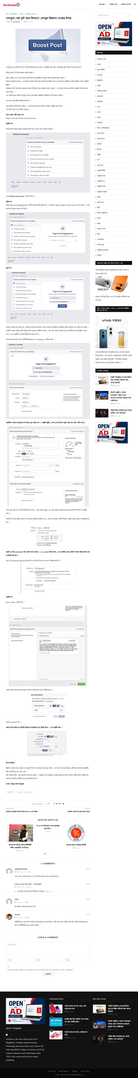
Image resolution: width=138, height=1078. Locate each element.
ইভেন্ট (98, 86)
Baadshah (16, 22)
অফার (99, 64)
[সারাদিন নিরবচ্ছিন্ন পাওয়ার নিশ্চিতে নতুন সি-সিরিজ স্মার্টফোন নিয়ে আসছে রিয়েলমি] (101, 380)
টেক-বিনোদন (101, 139)
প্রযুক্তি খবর (101, 176)
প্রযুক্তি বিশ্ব (101, 186)
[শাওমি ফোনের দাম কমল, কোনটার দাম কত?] (55, 1035)
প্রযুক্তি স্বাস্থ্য (102, 192)
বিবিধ (98, 207)
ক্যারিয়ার (99, 101)
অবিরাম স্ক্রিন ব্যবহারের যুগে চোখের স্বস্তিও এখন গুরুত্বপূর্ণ (121, 411)
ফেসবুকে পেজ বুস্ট (28, 792)
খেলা (98, 107)
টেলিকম (99, 144)
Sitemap (74, 1071)
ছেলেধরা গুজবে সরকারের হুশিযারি (76, 845)
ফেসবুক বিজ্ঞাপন (10, 792)
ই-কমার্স (99, 75)
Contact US (51, 1071)
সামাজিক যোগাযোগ (31, 14)
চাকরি (98, 117)
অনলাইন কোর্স (101, 59)
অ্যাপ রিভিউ (101, 70)
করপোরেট (100, 96)
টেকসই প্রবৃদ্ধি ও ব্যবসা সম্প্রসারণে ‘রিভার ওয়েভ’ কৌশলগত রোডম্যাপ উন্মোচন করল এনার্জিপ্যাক (121, 396)
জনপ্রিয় (99, 123)
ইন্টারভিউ (99, 80)
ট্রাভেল (99, 149)
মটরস (98, 223)
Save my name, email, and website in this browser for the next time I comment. (40, 970)
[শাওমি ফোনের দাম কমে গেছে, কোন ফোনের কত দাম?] (55, 1009)
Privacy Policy (85, 1071)
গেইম (98, 112)
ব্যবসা (99, 218)
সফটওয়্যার (100, 244)
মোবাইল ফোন (113, 4)
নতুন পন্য (100, 165)
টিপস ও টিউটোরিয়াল (11, 14)
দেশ (98, 160)
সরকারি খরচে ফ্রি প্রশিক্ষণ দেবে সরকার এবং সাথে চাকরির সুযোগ (76, 1020)
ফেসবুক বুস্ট (19, 792)
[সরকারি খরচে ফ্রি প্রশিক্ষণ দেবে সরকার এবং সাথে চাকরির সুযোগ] (55, 1022)
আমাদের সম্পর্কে (125, 4)
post (33, 876)
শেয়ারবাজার (100, 239)
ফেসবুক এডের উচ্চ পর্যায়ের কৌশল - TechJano (28, 884)
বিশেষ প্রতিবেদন (102, 213)
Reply (88, 868)
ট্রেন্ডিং (99, 154)
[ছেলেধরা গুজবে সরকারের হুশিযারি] (76, 833)
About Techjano (64, 1071)
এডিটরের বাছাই (101, 91)
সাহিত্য (99, 255)
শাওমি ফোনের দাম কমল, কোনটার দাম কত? (76, 1033)
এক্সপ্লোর (102, 4)
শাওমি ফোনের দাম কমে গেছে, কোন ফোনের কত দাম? (75, 1007)
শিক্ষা (98, 234)
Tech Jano (67, 1075)
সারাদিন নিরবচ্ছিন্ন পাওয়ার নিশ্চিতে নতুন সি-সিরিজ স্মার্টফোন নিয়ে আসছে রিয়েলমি (121, 380)
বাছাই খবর (100, 202)
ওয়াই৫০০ (118, 362)
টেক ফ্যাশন (100, 133)
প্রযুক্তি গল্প (101, 181)
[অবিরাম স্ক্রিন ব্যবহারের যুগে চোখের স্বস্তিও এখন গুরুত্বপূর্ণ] (101, 413)
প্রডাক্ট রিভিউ (101, 170)
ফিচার (21, 14)
